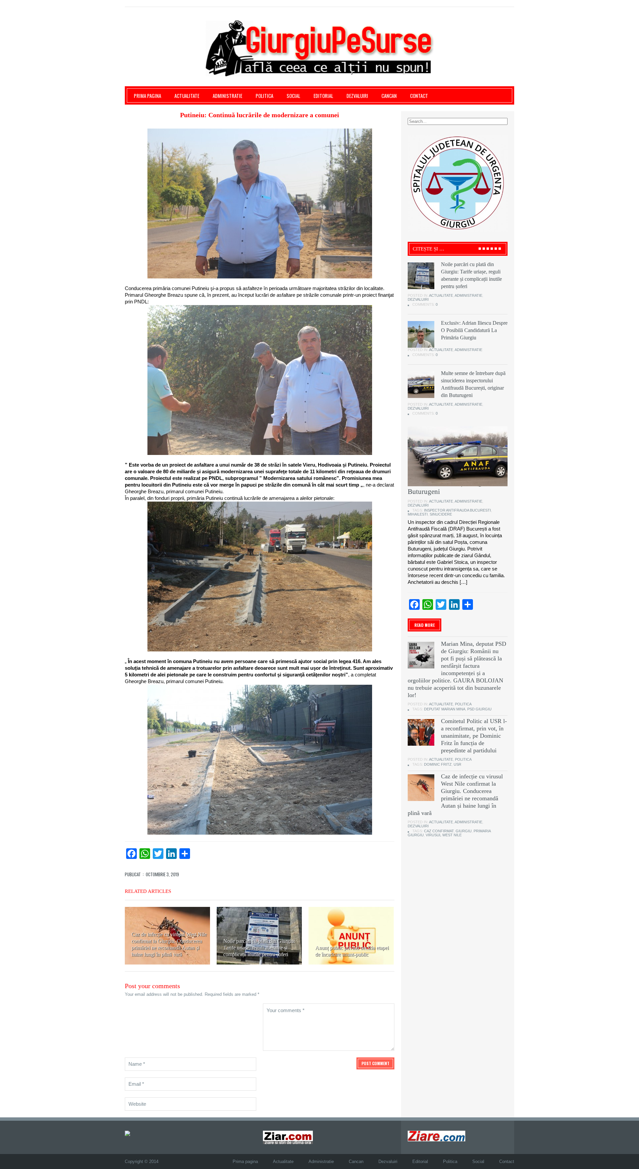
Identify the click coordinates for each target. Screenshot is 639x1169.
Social (293, 95)
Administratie (227, 95)
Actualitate (186, 95)
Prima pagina (147, 95)
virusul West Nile (444, 835)
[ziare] (288, 1136)
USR (457, 764)
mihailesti (418, 514)
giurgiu (464, 831)
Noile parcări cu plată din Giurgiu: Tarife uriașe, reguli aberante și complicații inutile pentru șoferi (259, 947)
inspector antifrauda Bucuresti (457, 510)
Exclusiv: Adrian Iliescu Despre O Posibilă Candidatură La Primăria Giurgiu (474, 330)
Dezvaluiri (357, 95)
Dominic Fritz (438, 764)
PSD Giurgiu (479, 709)
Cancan (389, 95)
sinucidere (441, 514)
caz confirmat (439, 831)
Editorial (323, 95)
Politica (264, 95)
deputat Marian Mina (444, 709)
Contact (419, 95)
